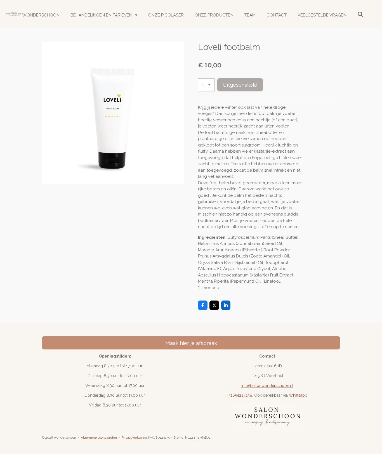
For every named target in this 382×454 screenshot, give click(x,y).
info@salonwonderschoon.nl (267, 385)
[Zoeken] (360, 14)
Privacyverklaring (134, 437)
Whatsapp (298, 395)
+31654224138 (239, 395)
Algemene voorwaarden (99, 437)
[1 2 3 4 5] (206, 84)
